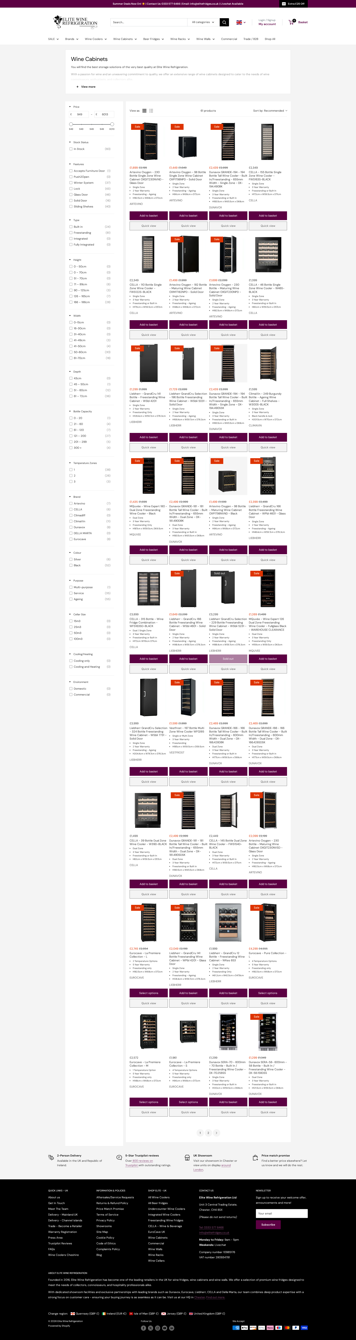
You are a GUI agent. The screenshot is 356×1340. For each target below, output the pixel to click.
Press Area (55, 1238)
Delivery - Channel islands (65, 1220)
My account (267, 24)
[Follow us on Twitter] (150, 1328)
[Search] (224, 22)
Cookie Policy (105, 1238)
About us (54, 1197)
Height (77, 259)
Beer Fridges (151, 39)
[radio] (144, 111)
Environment (80, 682)
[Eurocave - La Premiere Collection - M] (149, 1031)
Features (78, 164)
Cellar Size (79, 614)
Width (77, 315)
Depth (77, 371)
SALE (51, 39)
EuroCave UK (156, 1232)
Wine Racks (178, 39)
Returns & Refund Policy (112, 1203)
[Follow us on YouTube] (164, 1328)
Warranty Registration (62, 1232)
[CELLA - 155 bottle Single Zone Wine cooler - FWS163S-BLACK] (268, 141)
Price (76, 106)
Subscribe (268, 1225)
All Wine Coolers (159, 1197)
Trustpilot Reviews (60, 1243)
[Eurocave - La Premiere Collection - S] (188, 1031)
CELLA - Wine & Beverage (165, 1226)
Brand (76, 496)
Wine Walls (203, 39)
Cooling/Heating (83, 654)
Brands (69, 39)
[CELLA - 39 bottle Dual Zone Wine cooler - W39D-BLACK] (149, 810)
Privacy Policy (105, 1220)
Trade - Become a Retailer (65, 1226)
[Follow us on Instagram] (157, 1328)
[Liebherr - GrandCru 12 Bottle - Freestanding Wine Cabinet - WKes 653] (228, 922)
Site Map (102, 1232)
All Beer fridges (158, 1203)
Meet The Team (58, 1209)
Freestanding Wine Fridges (165, 1220)
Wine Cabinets (123, 39)
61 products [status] (208, 111)
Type (76, 220)
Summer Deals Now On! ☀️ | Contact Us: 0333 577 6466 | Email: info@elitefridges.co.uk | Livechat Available (178, 3)
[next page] (216, 1133)
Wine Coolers (94, 39)
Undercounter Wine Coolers (166, 1209)
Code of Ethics (106, 1243)
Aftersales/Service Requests (115, 1197)
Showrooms (104, 1226)
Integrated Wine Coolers (164, 1214)
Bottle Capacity (82, 411)
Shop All (270, 39)
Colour (77, 552)
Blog (99, 1255)
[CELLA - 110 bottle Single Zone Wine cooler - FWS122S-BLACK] (149, 254)
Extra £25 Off (296, 3)
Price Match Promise (110, 1209)
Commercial (229, 39)
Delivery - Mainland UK (63, 1214)
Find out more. (215, 1297)
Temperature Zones (85, 463)
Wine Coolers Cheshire (63, 1255)
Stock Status (80, 142)
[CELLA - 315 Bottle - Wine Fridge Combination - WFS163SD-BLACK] (149, 588)
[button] (270, 111)
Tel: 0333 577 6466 (211, 1227)
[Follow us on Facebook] (143, 1328)
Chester (199, 1297)
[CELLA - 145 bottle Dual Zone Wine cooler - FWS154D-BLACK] (228, 810)
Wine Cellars (156, 1261)
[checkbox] (91, 149)
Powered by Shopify (59, 1325)
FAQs (51, 1249)
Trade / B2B (250, 39)
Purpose (78, 580)
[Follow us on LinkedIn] (171, 1328)
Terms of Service (107, 1214)
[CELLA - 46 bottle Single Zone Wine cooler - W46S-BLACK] (268, 254)
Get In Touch (56, 1203)
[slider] (71, 124)
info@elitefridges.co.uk (214, 1233)
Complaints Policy (108, 1249)
